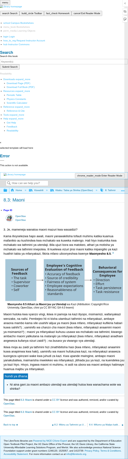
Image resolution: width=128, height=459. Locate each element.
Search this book (9, 56)
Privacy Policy (92, 450)
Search (9, 183)
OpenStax (20, 216)
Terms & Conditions (110, 450)
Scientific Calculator (17, 103)
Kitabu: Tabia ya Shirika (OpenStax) (74, 190)
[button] (12, 126)
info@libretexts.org (76, 454)
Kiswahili (39, 190)
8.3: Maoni (26, 399)
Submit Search (10, 66)
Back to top (9, 424)
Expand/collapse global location (123, 189)
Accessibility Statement (16, 454)
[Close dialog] (2, 160)
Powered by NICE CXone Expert (50, 440)
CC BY (56, 399)
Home (19, 190)
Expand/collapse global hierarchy (7, 190)
